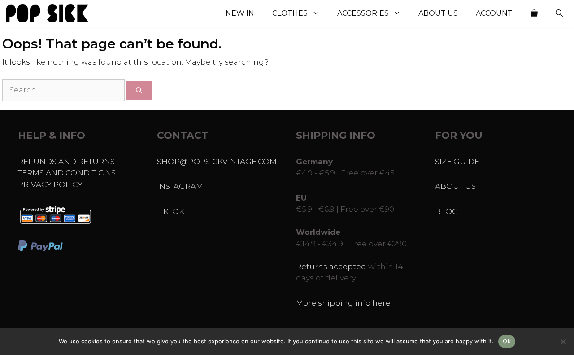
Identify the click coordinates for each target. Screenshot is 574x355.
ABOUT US (455, 186)
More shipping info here (343, 302)
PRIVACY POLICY (50, 184)
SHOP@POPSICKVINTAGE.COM (217, 161)
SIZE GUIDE (457, 161)
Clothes (290, 13)
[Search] (139, 90)
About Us (438, 13)
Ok (507, 341)
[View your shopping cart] (534, 13)
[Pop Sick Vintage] (47, 13)
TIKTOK (170, 211)
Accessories (363, 13)
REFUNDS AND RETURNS (66, 161)
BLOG (446, 211)
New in (240, 13)
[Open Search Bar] (559, 13)
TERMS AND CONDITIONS (67, 172)
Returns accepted (331, 266)
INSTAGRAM (180, 186)
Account (494, 13)
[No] (562, 341)
